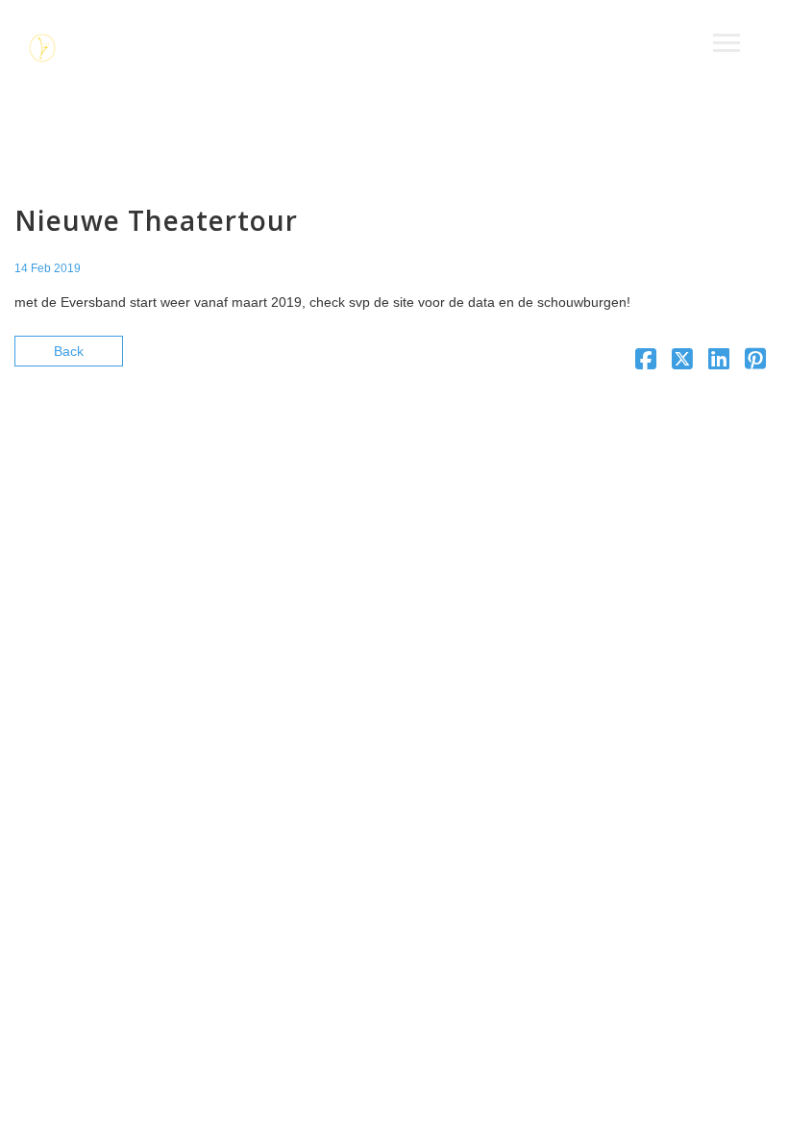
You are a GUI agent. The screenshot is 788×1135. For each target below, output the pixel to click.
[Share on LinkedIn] (719, 362)
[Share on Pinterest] (755, 362)
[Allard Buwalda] (43, 50)
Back (69, 351)
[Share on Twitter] (682, 362)
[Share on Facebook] (646, 362)
